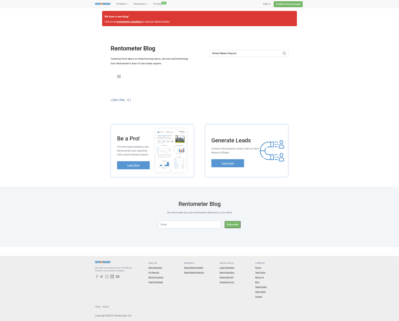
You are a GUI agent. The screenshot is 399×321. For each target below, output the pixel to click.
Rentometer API (226, 277)
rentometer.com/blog (129, 21)
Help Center (260, 292)
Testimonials (261, 287)
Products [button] (121, 3)
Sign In (266, 3)
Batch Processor (156, 277)
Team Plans (260, 272)
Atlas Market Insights (193, 267)
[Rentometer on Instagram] (107, 277)
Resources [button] (140, 3)
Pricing (159, 3)
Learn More (133, 165)
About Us (259, 277)
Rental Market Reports (194, 272)
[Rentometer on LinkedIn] (112, 277)
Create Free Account (288, 4)
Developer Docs (227, 282)
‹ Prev (121, 99)
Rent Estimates (155, 267)
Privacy (106, 306)
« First (114, 99)
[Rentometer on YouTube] (118, 277)
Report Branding (227, 272)
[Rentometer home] (103, 4)
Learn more (228, 163)
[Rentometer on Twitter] (102, 277)
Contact (258, 296)
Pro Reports (154, 272)
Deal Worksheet (156, 282)
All (119, 76)
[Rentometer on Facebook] (97, 277)
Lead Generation (227, 267)
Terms (98, 306)
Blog (257, 282)
